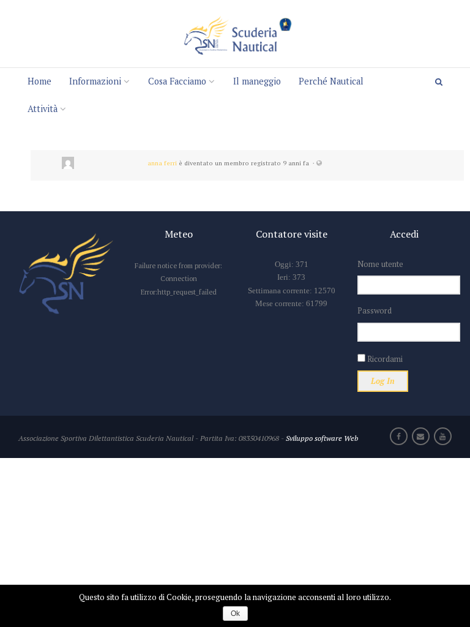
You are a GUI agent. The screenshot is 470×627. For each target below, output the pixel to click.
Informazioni (95, 81)
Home (39, 81)
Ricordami (384, 358)
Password (374, 310)
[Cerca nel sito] (443, 82)
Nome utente (380, 263)
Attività (43, 109)
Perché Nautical (331, 81)
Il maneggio (257, 81)
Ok (235, 613)
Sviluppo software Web (322, 438)
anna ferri (162, 163)
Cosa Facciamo (177, 81)
